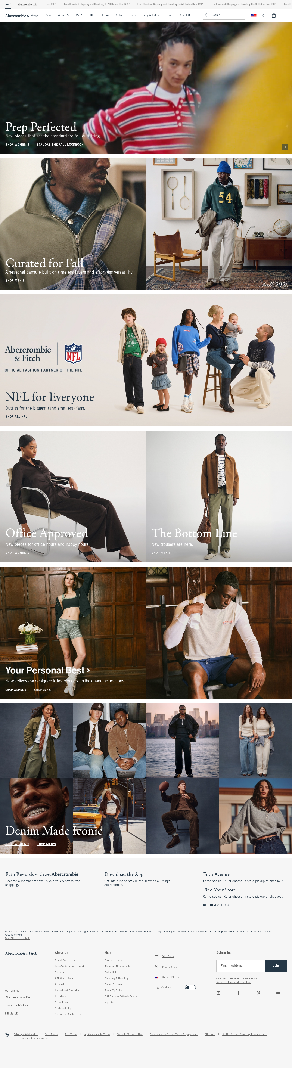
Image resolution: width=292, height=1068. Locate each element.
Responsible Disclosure (34, 1038)
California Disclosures (68, 1014)
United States (170, 977)
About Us (185, 15)
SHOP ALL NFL (16, 417)
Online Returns (113, 984)
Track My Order (113, 990)
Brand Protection (65, 960)
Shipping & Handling (116, 978)
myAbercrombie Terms (97, 1034)
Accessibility (62, 984)
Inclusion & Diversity (67, 990)
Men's (79, 15)
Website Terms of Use (130, 1034)
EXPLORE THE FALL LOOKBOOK (60, 144)
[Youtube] (278, 993)
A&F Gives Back (64, 978)
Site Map (210, 1034)
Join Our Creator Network (69, 966)
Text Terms (71, 1034)
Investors (60, 996)
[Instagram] (218, 993)
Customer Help (113, 960)
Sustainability (63, 1008)
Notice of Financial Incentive (233, 982)
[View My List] (263, 15)
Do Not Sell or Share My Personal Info (244, 1034)
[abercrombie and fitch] (22, 15)
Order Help (111, 972)
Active (120, 15)
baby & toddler (152, 15)
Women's (63, 15)
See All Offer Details (17, 938)
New (48, 15)
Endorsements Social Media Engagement (174, 1034)
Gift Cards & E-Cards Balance (122, 996)
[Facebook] (238, 993)
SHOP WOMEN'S (17, 144)
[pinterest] (258, 993)
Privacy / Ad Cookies (26, 1034)
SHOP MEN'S (15, 280)
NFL (92, 15)
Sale (170, 15)
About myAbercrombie (117, 966)
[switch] (156, 986)
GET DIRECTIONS (216, 905)
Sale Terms (51, 1034)
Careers (59, 972)
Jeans (105, 15)
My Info (109, 1002)
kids (133, 15)
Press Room (62, 1002)
